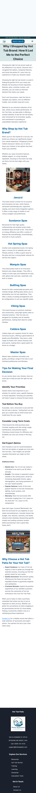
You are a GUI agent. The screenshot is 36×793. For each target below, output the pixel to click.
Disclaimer (15, 773)
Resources (15, 759)
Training (14, 766)
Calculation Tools (17, 776)
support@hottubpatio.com (18, 747)
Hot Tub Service (17, 762)
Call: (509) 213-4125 (18, 744)
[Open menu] (32, 41)
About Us (16, 787)
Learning (14, 769)
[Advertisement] (18, 18)
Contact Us (6, 618)
